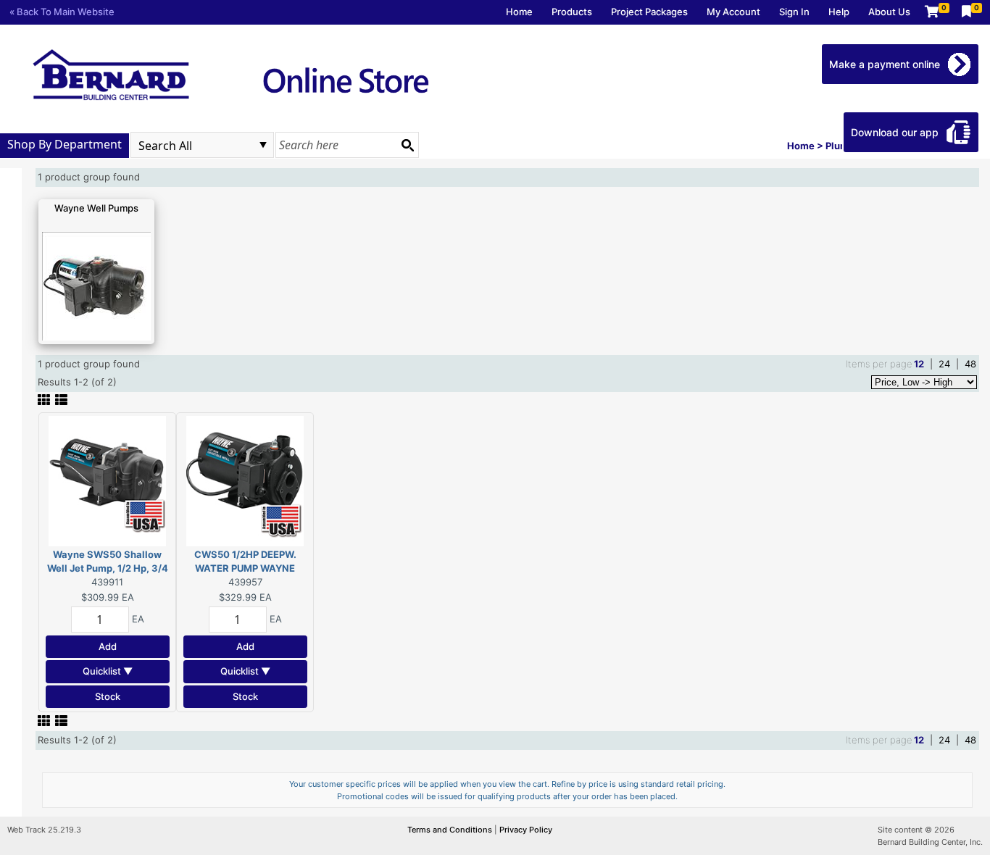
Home (519, 11)
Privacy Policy (525, 830)
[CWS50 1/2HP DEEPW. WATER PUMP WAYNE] (245, 479)
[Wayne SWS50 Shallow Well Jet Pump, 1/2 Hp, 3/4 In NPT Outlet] (107, 479)
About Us (889, 11)
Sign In (794, 11)
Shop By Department (64, 144)
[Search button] (407, 145)
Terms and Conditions (450, 830)
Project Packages (649, 11)
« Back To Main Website (62, 11)
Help (838, 11)
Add (108, 646)
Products (572, 11)
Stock (107, 696)
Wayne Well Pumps (96, 208)
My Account (733, 11)
